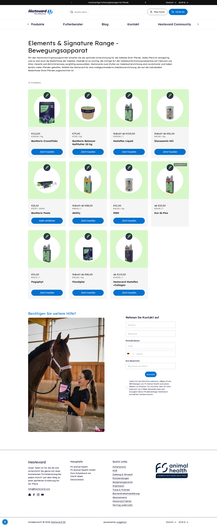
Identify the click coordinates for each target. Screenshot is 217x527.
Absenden (150, 374)
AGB (115, 470)
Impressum (118, 485)
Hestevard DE (58, 522)
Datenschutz (119, 466)
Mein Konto (159, 12)
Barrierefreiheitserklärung (126, 493)
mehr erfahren (47, 220)
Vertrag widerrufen (123, 505)
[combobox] (130, 354)
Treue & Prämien (121, 489)
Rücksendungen (121, 478)
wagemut (122, 522)
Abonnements (120, 497)
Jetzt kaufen (47, 151)
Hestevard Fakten (122, 501)
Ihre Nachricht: (133, 360)
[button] (178, 12)
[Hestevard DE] (40, 12)
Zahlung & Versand (122, 474)
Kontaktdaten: (133, 340)
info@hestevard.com (39, 489)
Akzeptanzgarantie (123, 482)
